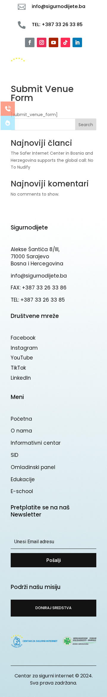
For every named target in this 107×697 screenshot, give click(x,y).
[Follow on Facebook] (29, 42)
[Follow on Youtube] (53, 42)
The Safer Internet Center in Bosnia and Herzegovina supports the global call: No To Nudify (52, 160)
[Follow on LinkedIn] (77, 42)
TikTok (18, 367)
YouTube (22, 357)
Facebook (23, 337)
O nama (21, 430)
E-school (22, 491)
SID (14, 455)
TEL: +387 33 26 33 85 (38, 299)
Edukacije (23, 479)
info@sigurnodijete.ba (39, 275)
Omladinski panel (33, 467)
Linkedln (21, 377)
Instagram (24, 347)
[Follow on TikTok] (65, 42)
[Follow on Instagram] (41, 42)
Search (85, 125)
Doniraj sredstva (53, 607)
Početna (21, 418)
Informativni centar (36, 442)
